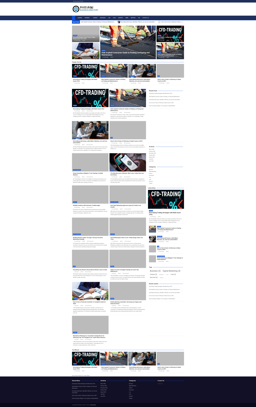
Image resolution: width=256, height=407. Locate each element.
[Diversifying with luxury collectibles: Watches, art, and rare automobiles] (90, 130)
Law (109, 17)
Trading (159, 35)
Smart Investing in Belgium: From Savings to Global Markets (162, 105)
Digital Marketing (114, 202)
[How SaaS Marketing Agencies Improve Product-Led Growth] (127, 194)
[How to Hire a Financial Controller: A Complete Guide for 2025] (90, 291)
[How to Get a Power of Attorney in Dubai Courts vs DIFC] (127, 130)
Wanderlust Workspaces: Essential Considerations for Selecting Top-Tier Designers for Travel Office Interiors (89, 336)
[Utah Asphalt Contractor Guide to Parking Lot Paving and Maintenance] (127, 98)
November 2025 (152, 153)
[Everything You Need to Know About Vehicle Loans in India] (90, 259)
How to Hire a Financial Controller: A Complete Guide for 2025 (83, 55)
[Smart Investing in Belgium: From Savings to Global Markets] (90, 162)
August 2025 (152, 157)
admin (83, 40)
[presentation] (101, 43)
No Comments (90, 110)
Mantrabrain (93, 404)
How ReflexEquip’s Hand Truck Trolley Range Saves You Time (84, 38)
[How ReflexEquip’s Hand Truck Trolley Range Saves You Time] (127, 227)
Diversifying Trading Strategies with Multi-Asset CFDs (170, 38)
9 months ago (119, 57)
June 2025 (151, 161)
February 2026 (152, 151)
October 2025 (152, 155)
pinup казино (75, 375)
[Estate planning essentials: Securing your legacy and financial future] (127, 291)
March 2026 (151, 149)
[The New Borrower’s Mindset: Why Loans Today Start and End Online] (127, 162)
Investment (132, 76)
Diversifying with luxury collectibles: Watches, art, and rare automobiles (139, 80)
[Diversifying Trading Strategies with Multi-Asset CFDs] (90, 98)
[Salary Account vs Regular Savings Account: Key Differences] (127, 259)
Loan (114, 17)
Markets (120, 17)
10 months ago (115, 209)
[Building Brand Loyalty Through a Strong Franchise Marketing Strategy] (90, 227)
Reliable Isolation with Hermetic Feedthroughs (86, 205)
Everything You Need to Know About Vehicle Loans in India (90, 269)
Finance (95, 17)
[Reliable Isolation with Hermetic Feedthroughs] (90, 194)
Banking (80, 17)
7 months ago (133, 83)
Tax (139, 17)
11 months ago (77, 40)
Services (133, 17)
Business (87, 17)
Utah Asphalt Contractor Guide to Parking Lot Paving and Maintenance (170, 55)
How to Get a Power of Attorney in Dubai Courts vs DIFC (138, 55)
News (126, 17)
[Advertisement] (159, 128)
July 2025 (151, 159)
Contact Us (146, 17)
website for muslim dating (83, 375)
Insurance (103, 17)
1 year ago (76, 57)
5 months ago (161, 40)
